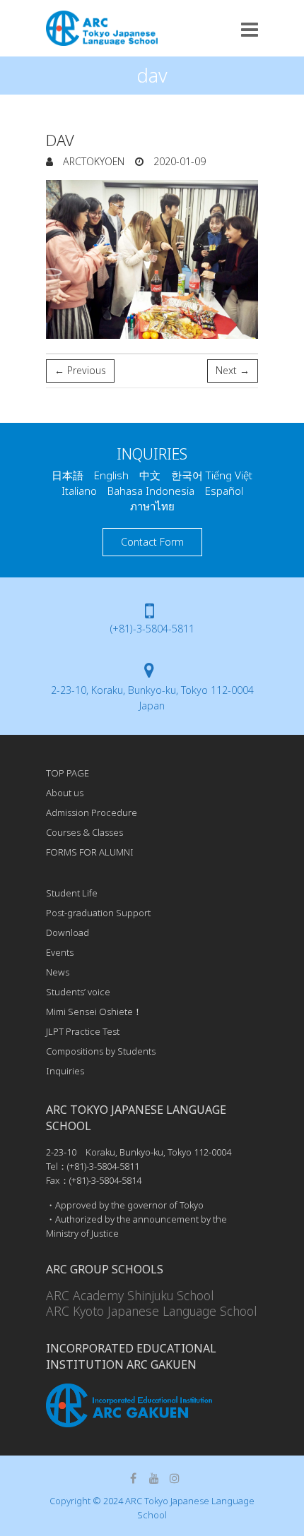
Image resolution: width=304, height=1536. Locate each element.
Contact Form (152, 541)
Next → (233, 370)
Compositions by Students (101, 1051)
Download (67, 932)
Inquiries (65, 1070)
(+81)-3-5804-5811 (152, 628)
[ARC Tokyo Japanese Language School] (102, 28)
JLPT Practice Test (82, 1031)
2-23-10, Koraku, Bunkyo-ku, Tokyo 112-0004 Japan (152, 697)
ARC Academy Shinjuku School (130, 1295)
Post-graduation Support (98, 912)
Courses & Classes (84, 832)
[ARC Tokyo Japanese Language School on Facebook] (133, 1478)
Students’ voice (78, 991)
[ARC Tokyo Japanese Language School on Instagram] (174, 1478)
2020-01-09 (178, 161)
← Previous (80, 370)
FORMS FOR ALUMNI (90, 852)
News (57, 972)
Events (60, 952)
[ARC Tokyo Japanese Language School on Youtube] (154, 1478)
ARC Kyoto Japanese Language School (151, 1310)
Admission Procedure (91, 812)
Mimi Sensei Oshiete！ (94, 1011)
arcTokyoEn (92, 161)
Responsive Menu (249, 29)
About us (64, 792)
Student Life (72, 893)
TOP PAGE (67, 773)
